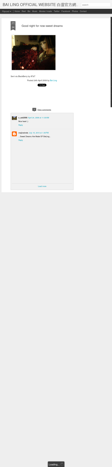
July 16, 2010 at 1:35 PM (39, 132)
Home (17, 11)
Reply (20, 125)
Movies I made (45, 11)
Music (34, 11)
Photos (75, 11)
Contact (83, 11)
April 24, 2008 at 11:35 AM (38, 117)
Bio (29, 11)
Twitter (57, 11)
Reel (24, 11)
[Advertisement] (88, 64)
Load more (42, 186)
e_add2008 (22, 117)
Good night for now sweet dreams (42, 26)
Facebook (65, 11)
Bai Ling (53, 80)
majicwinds (23, 132)
